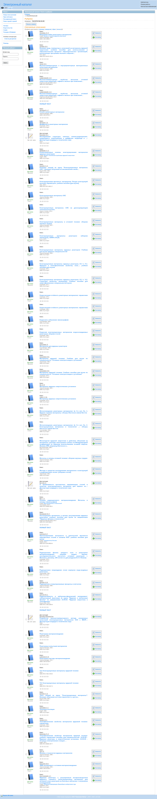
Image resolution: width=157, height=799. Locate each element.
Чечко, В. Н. (43, 64)
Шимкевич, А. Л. (44, 150)
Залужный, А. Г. (44, 110)
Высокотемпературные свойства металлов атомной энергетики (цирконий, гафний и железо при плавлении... (64, 80)
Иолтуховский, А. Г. (45, 776)
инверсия (48, 29)
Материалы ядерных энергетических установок (58, 386)
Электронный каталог (17, 4)
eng (9, 8)
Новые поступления (9, 15)
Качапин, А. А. (44, 166)
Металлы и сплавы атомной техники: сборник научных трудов (63, 458)
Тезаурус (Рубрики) (9, 32)
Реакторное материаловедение (51, 634)
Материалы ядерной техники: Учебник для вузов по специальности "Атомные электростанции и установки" (64, 359)
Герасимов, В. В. (44, 357)
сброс (54, 29)
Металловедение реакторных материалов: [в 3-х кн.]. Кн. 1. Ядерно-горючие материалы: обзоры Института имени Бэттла (64, 412)
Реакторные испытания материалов (53, 646)
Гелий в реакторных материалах (52, 112)
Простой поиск (8, 17)
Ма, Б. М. (42, 385)
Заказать (98, 33)
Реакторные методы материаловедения (55, 658)
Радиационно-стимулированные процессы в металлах (60, 584)
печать (59, 29)
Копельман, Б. (44, 344)
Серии (5, 30)
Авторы (5, 26)
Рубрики (27, 14)
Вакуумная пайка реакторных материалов (55, 34)
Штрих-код (6, 52)
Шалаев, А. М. (44, 582)
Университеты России (50, 540)
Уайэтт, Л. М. (43, 397)
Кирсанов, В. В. (44, 763)
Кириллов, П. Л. (44, 734)
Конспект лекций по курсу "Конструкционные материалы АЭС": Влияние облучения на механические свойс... (64, 168)
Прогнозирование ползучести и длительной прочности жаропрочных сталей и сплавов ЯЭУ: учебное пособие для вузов (64, 537)
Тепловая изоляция (47, 709)
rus (12, 8)
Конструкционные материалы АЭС (53, 195)
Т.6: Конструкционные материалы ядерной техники (59, 671)
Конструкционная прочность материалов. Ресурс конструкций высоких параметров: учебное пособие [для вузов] (64, 182)
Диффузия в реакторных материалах (54, 124)
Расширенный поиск (9, 19)
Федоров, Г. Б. (44, 122)
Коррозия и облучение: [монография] (54, 320)
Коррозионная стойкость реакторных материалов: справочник (64, 295)
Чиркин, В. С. (43, 720)
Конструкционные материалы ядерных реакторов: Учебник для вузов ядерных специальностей (64, 250)
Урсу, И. (42, 751)
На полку (98, 37)
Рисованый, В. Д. (45, 514)
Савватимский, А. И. (46, 78)
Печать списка (31, 24)
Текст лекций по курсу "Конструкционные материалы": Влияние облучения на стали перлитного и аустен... (64, 696)
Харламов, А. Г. (44, 707)
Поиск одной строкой (10, 21)
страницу (41, 29)
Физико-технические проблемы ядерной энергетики (59, 155)
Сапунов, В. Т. (44, 534)
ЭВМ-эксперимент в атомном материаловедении (58, 765)
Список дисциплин (10, 39)
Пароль (5, 56)
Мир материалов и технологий (53, 503)
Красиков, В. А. (44, 135)
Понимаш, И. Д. (44, 33)
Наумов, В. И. (44, 46)
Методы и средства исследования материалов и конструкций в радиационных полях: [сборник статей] (64, 471)
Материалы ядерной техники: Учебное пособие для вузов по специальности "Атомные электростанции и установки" (64, 373)
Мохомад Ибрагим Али (46, 616)
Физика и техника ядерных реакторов (55, 36)
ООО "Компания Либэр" (79, 797)
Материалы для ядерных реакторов (53, 346)
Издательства (7, 28)
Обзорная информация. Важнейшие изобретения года (60, 784)
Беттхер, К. (43, 483)
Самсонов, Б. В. (44, 657)
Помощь (6, 43)
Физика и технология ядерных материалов (56, 753)
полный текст (45, 104)
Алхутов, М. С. (44, 594)
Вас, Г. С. (42, 498)
